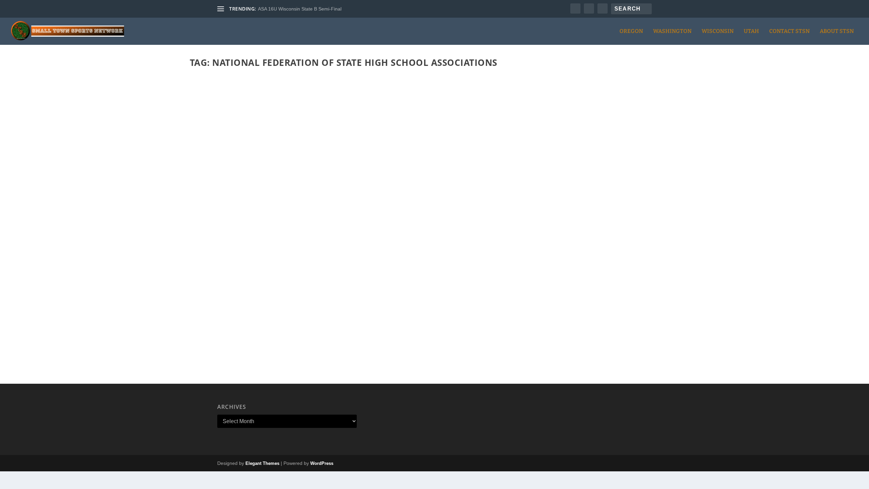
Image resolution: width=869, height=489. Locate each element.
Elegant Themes (262, 463)
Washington (672, 31)
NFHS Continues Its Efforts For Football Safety (273, 310)
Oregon (631, 31)
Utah (751, 31)
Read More (217, 348)
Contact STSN (789, 31)
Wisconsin (718, 31)
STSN (207, 320)
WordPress (321, 463)
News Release (255, 320)
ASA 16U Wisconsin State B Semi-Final (299, 9)
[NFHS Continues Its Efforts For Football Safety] (430, 186)
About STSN (837, 31)
